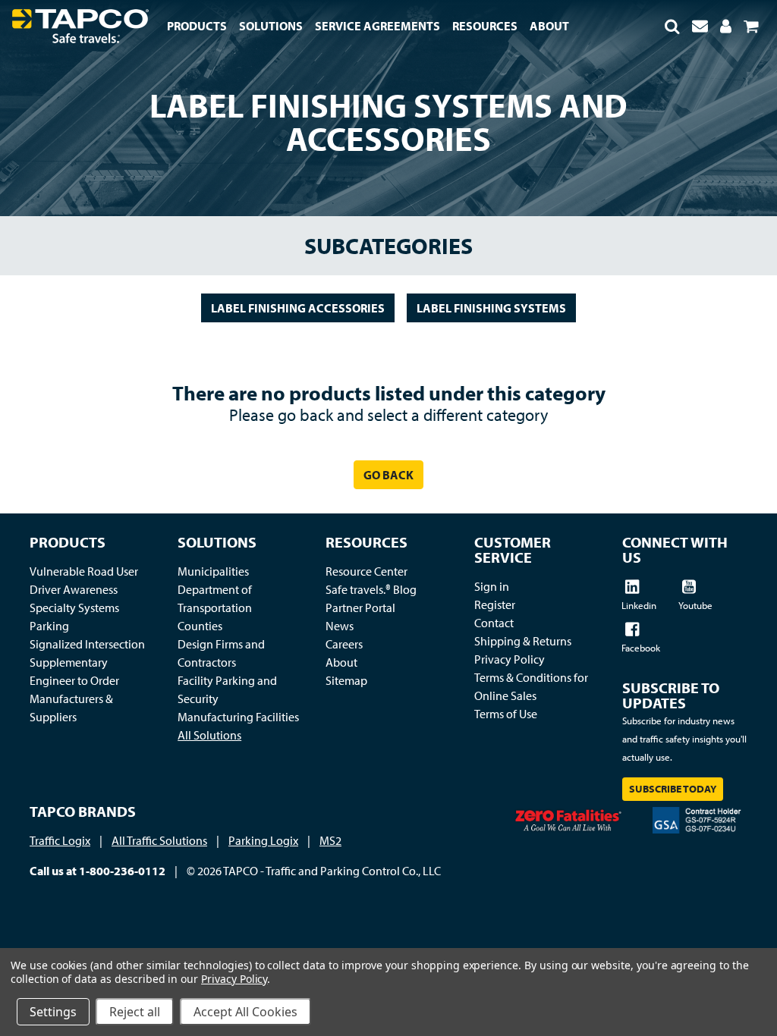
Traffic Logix (60, 840)
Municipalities (213, 571)
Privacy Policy (509, 659)
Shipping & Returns (522, 640)
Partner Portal (360, 607)
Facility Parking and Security (227, 689)
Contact (494, 622)
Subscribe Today (672, 789)
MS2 (330, 840)
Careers (344, 643)
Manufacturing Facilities (238, 716)
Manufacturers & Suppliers (71, 707)
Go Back (388, 474)
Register (494, 604)
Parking (49, 625)
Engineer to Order (74, 680)
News (340, 625)
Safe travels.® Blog (371, 589)
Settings (53, 1011)
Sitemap (346, 680)
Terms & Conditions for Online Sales (531, 686)
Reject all (134, 1011)
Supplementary (69, 662)
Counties (200, 625)
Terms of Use (505, 713)
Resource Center (366, 571)
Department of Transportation (215, 598)
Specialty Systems (74, 607)
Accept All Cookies (245, 1011)
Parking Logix (263, 840)
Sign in (491, 586)
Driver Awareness (74, 589)
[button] (672, 26)
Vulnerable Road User (84, 571)
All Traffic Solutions (159, 840)
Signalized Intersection (87, 643)
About (341, 662)
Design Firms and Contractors (221, 653)
